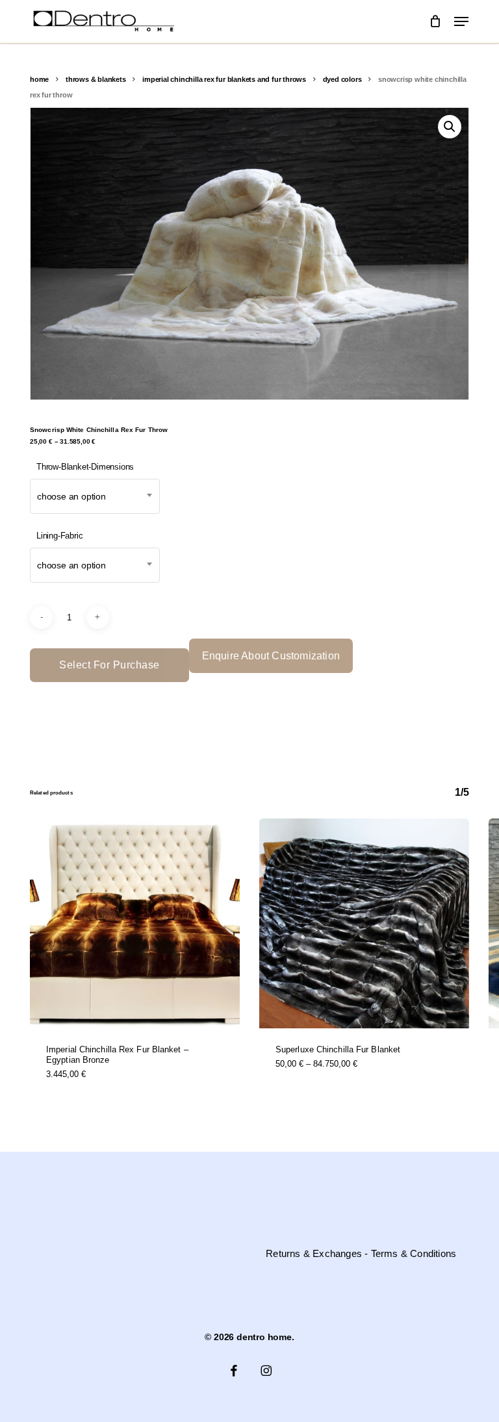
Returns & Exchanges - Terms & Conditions (361, 1254)
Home (39, 79)
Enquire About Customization (271, 655)
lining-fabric (59, 535)
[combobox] (95, 496)
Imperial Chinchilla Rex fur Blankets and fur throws (224, 79)
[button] (461, 21)
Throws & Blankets (96, 79)
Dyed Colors (342, 79)
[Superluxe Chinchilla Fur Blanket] (364, 923)
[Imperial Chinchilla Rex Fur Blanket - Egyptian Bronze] (135, 923)
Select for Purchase (109, 664)
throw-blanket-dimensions (85, 467)
